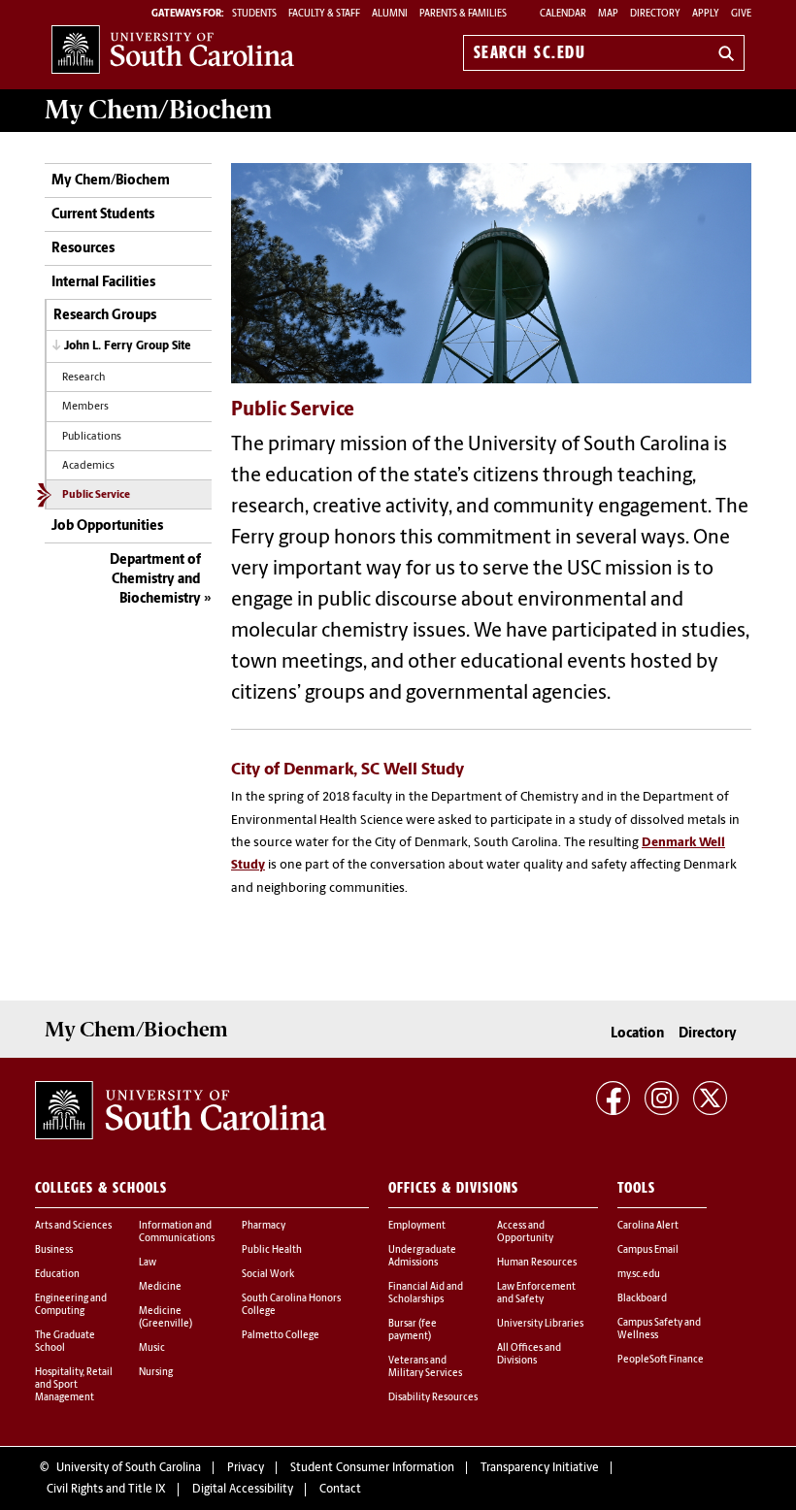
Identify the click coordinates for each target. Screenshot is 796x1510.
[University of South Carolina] (180, 1110)
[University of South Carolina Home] (172, 49)
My (158, 109)
